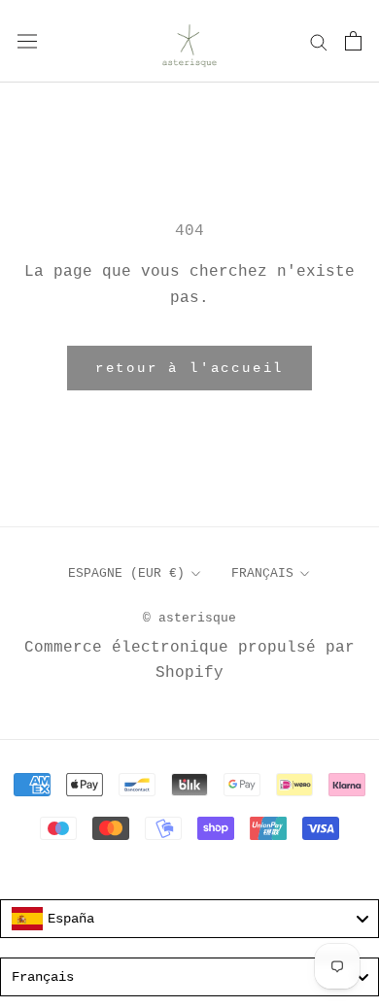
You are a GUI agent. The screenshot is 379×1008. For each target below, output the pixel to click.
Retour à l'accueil (189, 368)
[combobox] (189, 918)
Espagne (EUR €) (126, 573)
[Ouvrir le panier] (353, 40)
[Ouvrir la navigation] (27, 41)
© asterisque (189, 618)
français (262, 573)
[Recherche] (318, 41)
